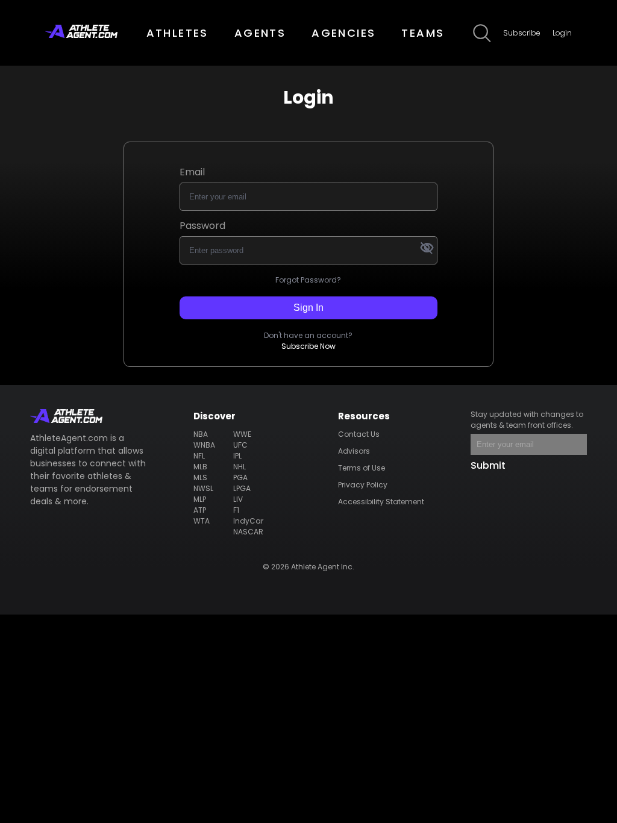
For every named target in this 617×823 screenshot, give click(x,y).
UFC (240, 445)
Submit (488, 465)
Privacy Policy (362, 485)
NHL (239, 467)
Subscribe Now (308, 346)
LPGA (242, 488)
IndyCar (248, 521)
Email (192, 172)
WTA (201, 521)
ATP (199, 510)
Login (562, 33)
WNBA (204, 445)
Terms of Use (361, 468)
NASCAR (248, 532)
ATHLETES (177, 32)
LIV (238, 499)
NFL (199, 456)
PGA (240, 477)
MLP (199, 499)
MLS (200, 477)
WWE (242, 434)
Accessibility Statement (381, 501)
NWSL (203, 488)
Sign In (308, 307)
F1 (236, 510)
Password (202, 226)
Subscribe (521, 33)
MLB (200, 467)
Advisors (354, 451)
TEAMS (422, 32)
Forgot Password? (308, 280)
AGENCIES (343, 32)
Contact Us (359, 434)
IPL (237, 456)
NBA (200, 434)
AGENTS (260, 32)
